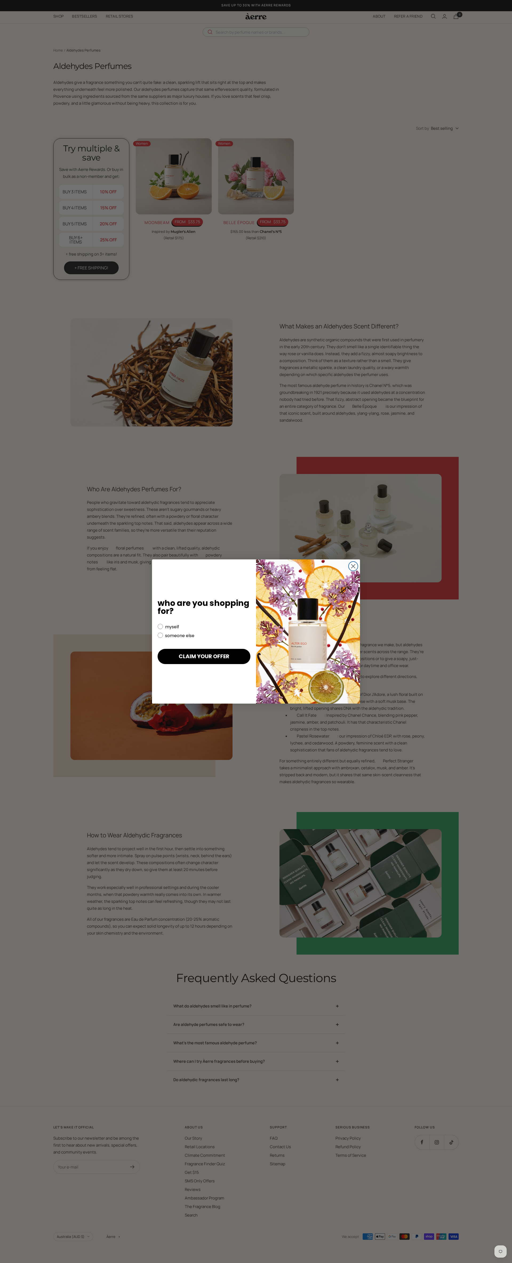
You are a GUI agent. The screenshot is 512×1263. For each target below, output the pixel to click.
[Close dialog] (353, 566)
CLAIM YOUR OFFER (204, 656)
